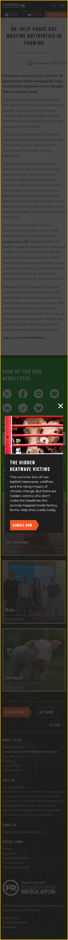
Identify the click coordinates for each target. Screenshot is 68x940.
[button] (61, 406)
